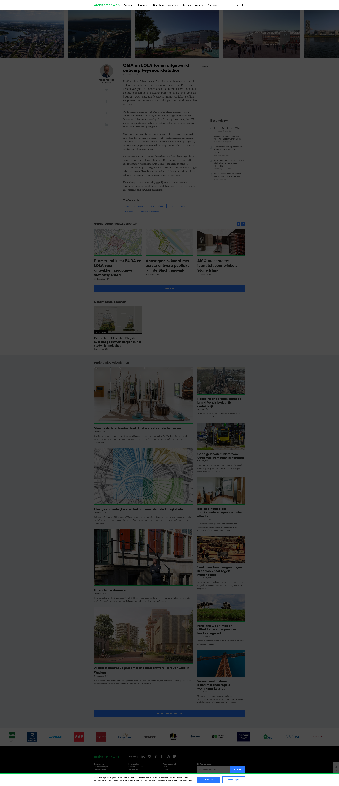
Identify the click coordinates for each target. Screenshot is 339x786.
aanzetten (187, 781)
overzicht (138, 781)
